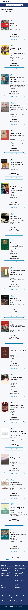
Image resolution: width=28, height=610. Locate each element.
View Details (14, 39)
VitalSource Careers (5, 572)
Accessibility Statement (20, 568)
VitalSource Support (5, 587)
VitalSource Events (5, 573)
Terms (16, 585)
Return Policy (3, 584)
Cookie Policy (18, 587)
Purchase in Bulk (18, 572)
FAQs (2, 585)
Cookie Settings (18, 589)
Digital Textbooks (18, 573)
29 (18, 558)
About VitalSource (4, 568)
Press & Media (4, 570)
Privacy (16, 584)
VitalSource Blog (4, 575)
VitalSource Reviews (5, 577)
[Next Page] (21, 558)
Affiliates (16, 570)
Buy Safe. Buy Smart (19, 575)
